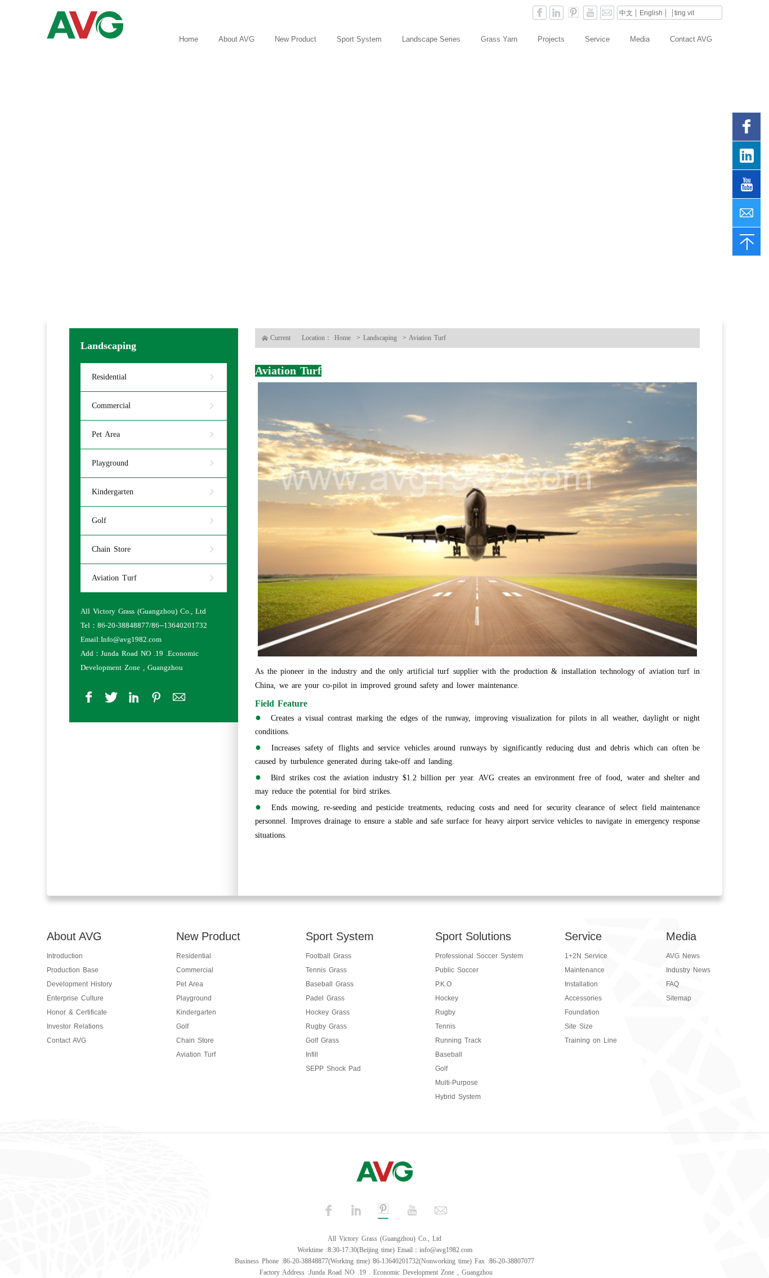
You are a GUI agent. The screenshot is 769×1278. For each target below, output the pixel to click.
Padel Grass (325, 998)
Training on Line (591, 1040)
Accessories (583, 998)
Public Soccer (457, 970)
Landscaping (108, 345)
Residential (109, 377)
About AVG (236, 39)
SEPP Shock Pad (333, 1069)
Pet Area (106, 434)
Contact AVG (691, 39)
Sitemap (678, 998)
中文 (626, 13)
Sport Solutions (473, 936)
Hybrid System (458, 1097)
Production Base (73, 970)
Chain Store (111, 549)
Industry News (688, 970)
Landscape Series (431, 39)
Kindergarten (112, 492)
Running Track (458, 1040)
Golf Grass (322, 1040)
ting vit (684, 13)
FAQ (672, 984)
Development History (79, 984)
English (651, 13)
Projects (551, 39)
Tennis (445, 1026)
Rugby (445, 1012)
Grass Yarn (499, 39)
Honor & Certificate (77, 1012)
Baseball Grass (330, 984)
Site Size (579, 1026)
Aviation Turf (114, 578)
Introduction (65, 956)
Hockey (446, 998)
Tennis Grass (326, 970)
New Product (295, 39)
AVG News (683, 956)
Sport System (359, 39)
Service (597, 39)
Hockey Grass (328, 1012)
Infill (312, 1054)
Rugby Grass (326, 1026)
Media (640, 39)
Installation (581, 984)
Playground (110, 463)
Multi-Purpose (456, 1083)
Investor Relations (75, 1026)
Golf (99, 520)
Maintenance (585, 970)
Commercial (111, 405)
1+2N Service (586, 956)
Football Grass (328, 956)
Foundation (582, 1012)
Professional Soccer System (479, 956)
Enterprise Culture (75, 998)
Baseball (448, 1054)
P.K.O (443, 984)
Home (188, 39)
